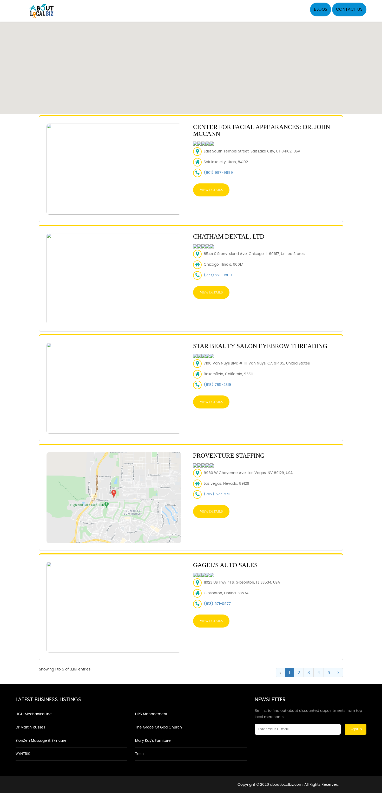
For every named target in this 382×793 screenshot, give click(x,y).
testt (139, 754)
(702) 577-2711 (217, 494)
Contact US (349, 9)
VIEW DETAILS (211, 190)
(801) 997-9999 (218, 173)
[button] (191, 65)
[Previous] (280, 672)
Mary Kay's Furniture (153, 741)
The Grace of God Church (158, 727)
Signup (356, 729)
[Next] (338, 672)
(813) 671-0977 (217, 604)
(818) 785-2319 (217, 385)
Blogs (320, 9)
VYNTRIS (23, 754)
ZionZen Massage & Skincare (41, 741)
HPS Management (151, 714)
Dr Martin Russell (30, 727)
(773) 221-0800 (218, 275)
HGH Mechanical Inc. (34, 714)
